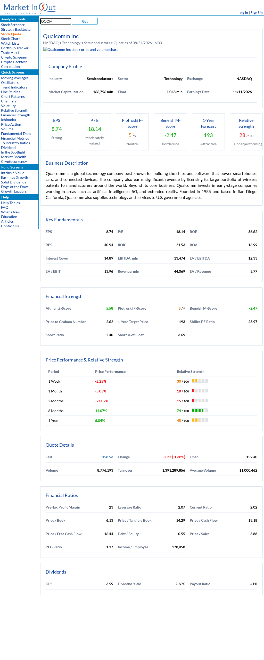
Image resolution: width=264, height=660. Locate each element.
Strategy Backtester (16, 29)
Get (85, 21)
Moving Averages (14, 78)
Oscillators (10, 82)
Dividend (8, 147)
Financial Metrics (15, 138)
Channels (8, 101)
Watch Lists (10, 43)
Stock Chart (10, 38)
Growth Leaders (14, 191)
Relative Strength (14, 110)
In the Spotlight (13, 152)
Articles (7, 221)
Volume (7, 129)
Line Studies (10, 92)
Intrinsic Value (12, 173)
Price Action (11, 124)
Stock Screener (13, 24)
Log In (243, 12)
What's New (10, 212)
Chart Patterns (13, 96)
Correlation (10, 66)
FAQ (4, 207)
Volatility (8, 105)
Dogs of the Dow (14, 186)
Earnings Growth (14, 177)
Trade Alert (10, 52)
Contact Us (10, 226)
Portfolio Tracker (15, 48)
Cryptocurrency (14, 161)
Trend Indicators (14, 87)
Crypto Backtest (14, 62)
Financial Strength (15, 115)
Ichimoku (8, 119)
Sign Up (257, 12)
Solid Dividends (13, 182)
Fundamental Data (16, 133)
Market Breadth (13, 157)
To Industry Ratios (15, 143)
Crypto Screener (14, 57)
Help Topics (10, 202)
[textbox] (55, 21)
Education (9, 216)
